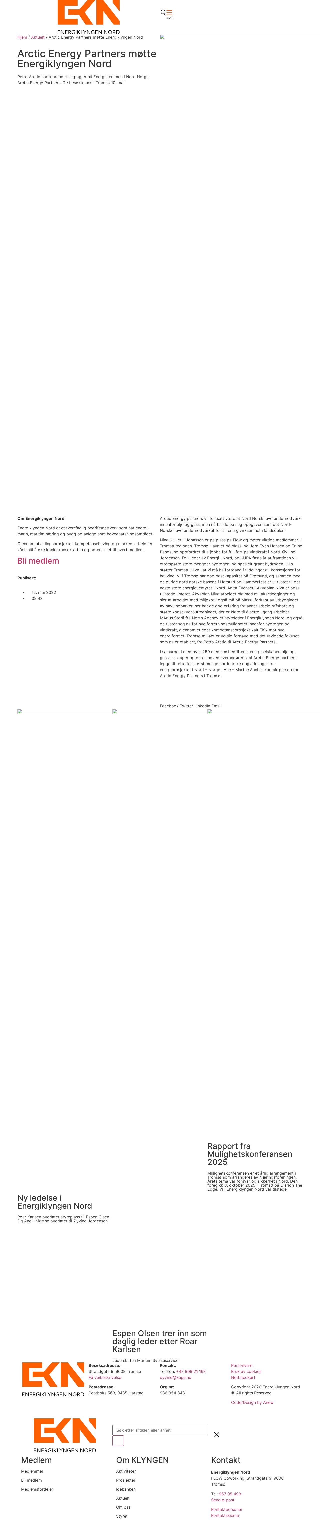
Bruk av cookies (246, 1371)
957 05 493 (230, 1493)
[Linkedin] (166, 28)
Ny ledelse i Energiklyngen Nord (55, 1202)
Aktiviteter (126, 1471)
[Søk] (118, 1440)
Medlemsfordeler (37, 1489)
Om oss (123, 1507)
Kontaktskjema (225, 1515)
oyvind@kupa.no (176, 1377)
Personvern (241, 1365)
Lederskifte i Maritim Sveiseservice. (146, 1360)
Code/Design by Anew (252, 1402)
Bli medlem (38, 561)
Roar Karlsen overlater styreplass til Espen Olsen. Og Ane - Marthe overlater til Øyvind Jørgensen (64, 1218)
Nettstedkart (243, 1377)
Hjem (22, 37)
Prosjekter (126, 1480)
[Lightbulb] (166, 42)
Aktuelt (38, 37)
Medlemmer (32, 1471)
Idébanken (126, 1489)
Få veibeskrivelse (105, 1377)
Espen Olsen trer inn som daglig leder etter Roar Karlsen (159, 1341)
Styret (122, 1516)
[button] (169, 703)
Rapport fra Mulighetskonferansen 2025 (250, 1154)
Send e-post (222, 1499)
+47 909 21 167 (191, 1371)
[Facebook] (166, 14)
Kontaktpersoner (226, 1509)
